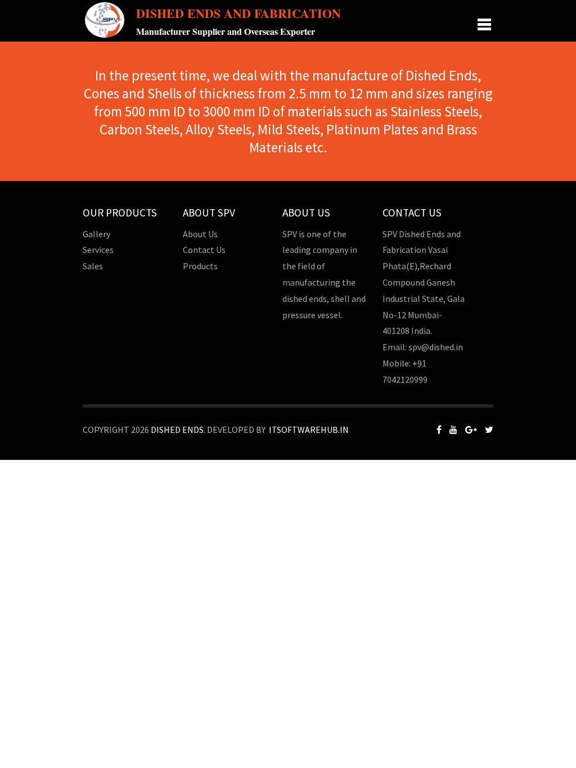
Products (200, 266)
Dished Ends (177, 429)
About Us (200, 234)
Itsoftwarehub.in (309, 429)
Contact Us (204, 249)
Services (98, 249)
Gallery (96, 234)
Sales (93, 266)
